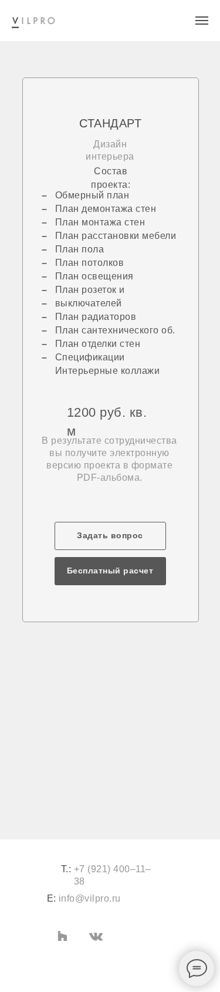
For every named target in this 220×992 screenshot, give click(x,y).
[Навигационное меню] (201, 20)
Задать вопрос (110, 535)
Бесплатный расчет (110, 570)
